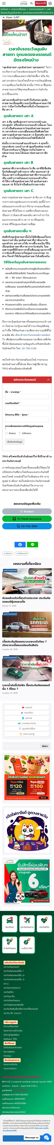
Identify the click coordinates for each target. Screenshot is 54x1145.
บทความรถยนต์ (36, 9)
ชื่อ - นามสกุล (13, 392)
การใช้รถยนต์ (21, 553)
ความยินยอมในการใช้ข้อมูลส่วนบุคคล (24, 428)
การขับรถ (8, 553)
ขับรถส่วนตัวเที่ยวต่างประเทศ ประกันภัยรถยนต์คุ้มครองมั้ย (26, 600)
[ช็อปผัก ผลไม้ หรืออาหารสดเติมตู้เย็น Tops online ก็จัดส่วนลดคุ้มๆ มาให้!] (27, 799)
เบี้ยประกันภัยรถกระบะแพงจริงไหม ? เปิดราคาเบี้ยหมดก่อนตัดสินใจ (24, 643)
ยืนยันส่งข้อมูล (14, 442)
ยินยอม (12, 433)
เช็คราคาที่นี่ (41, 3)
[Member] (50, 3)
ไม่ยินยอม (26, 433)
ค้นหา (45, 746)
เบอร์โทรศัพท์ (12, 403)
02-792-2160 (29, 348)
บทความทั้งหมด (18, 9)
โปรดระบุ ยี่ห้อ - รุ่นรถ (17, 414)
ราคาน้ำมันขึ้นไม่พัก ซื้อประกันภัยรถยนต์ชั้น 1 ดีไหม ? (26, 687)
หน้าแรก (4, 9)
